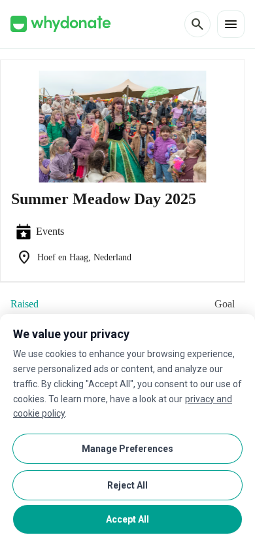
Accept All (127, 519)
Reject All (127, 485)
